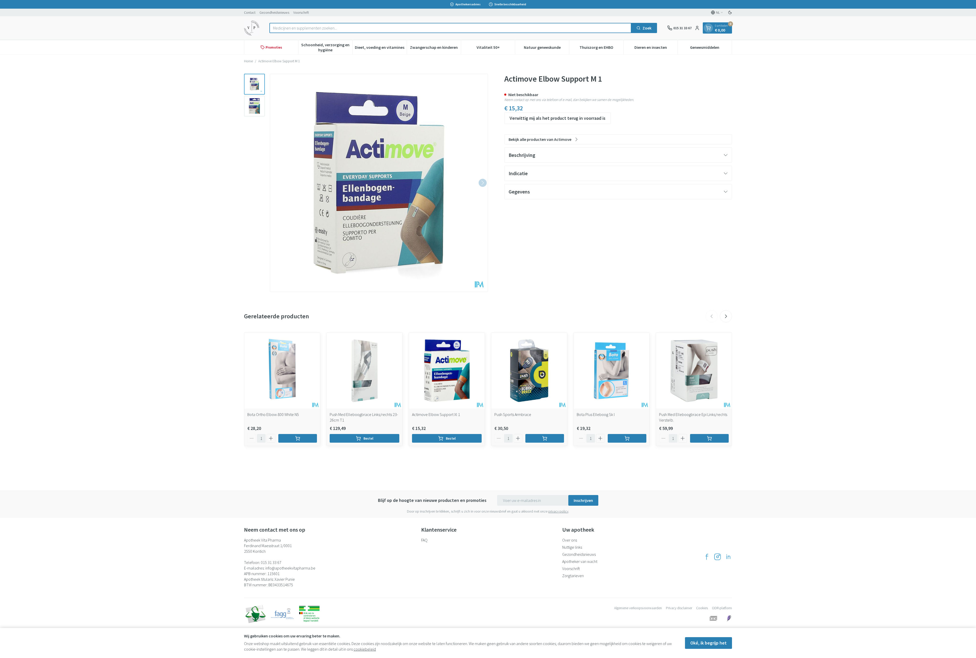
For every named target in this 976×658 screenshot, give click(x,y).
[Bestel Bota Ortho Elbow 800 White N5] (297, 438)
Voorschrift (301, 12)
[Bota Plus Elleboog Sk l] (611, 371)
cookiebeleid (365, 649)
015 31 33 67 (271, 562)
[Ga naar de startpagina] (251, 28)
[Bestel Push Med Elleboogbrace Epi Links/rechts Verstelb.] (709, 438)
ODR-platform (722, 608)
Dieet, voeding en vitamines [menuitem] (380, 48)
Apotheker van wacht (579, 561)
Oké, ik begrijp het (708, 643)
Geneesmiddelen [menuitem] (711, 48)
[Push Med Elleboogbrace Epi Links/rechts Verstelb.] (694, 371)
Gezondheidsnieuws (274, 12)
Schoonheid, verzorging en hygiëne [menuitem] (326, 47)
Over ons (569, 540)
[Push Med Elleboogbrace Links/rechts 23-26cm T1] (364, 371)
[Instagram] (717, 557)
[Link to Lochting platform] (729, 618)
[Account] (697, 28)
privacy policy (558, 511)
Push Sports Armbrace (512, 414)
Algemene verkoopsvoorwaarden (638, 608)
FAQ (424, 540)
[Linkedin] (728, 557)
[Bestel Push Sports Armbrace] (544, 438)
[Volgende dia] (726, 316)
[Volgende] (483, 183)
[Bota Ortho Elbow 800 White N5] (282, 371)
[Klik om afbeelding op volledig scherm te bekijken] (379, 183)
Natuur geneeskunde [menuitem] (546, 48)
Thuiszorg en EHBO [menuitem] (601, 48)
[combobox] (450, 28)
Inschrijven (583, 500)
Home (248, 61)
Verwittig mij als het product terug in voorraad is (557, 118)
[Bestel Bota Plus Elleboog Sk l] (627, 438)
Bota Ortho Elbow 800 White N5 (273, 414)
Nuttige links (572, 547)
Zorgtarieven (573, 575)
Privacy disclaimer (679, 608)
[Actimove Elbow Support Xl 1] (447, 371)
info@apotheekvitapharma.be (290, 568)
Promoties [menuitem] (274, 47)
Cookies (702, 608)
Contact (249, 12)
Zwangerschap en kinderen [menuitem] (435, 48)
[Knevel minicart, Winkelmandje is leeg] (708, 28)
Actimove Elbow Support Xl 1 (436, 414)
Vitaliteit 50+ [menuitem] (496, 48)
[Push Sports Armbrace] (529, 371)
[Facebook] (707, 557)
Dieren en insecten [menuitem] (656, 48)
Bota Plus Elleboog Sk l (596, 414)
